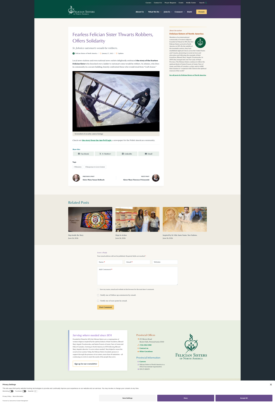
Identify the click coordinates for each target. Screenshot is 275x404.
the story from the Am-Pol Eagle (97, 140)
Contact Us (158, 3)
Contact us (144, 348)
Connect (179, 12)
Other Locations (146, 351)
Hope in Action (121, 235)
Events (181, 3)
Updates (121, 53)
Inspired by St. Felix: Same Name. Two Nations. (180, 235)
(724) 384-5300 (145, 345)
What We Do (153, 12)
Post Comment (105, 307)
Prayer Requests (170, 3)
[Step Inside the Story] (90, 219)
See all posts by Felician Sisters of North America (187, 75)
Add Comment (105, 269)
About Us (140, 12)
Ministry (78, 167)
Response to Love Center (95, 167)
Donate (201, 11)
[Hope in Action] (137, 219)
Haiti (189, 12)
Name (102, 262)
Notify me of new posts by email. (113, 301)
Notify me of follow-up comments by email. (118, 295)
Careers (148, 3)
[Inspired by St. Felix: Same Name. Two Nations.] (185, 219)
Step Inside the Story (75, 235)
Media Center (191, 3)
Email (129, 262)
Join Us (167, 12)
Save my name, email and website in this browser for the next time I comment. (127, 289)
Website (157, 262)
